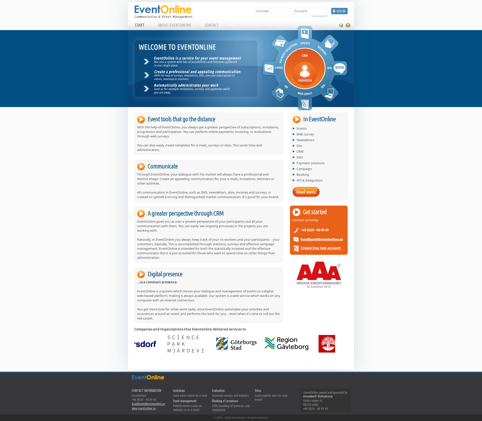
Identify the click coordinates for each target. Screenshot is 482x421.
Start (139, 25)
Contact (212, 25)
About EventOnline (174, 25)
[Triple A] (318, 287)
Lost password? (320, 16)
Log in (341, 11)
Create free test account (321, 248)
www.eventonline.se (144, 408)
